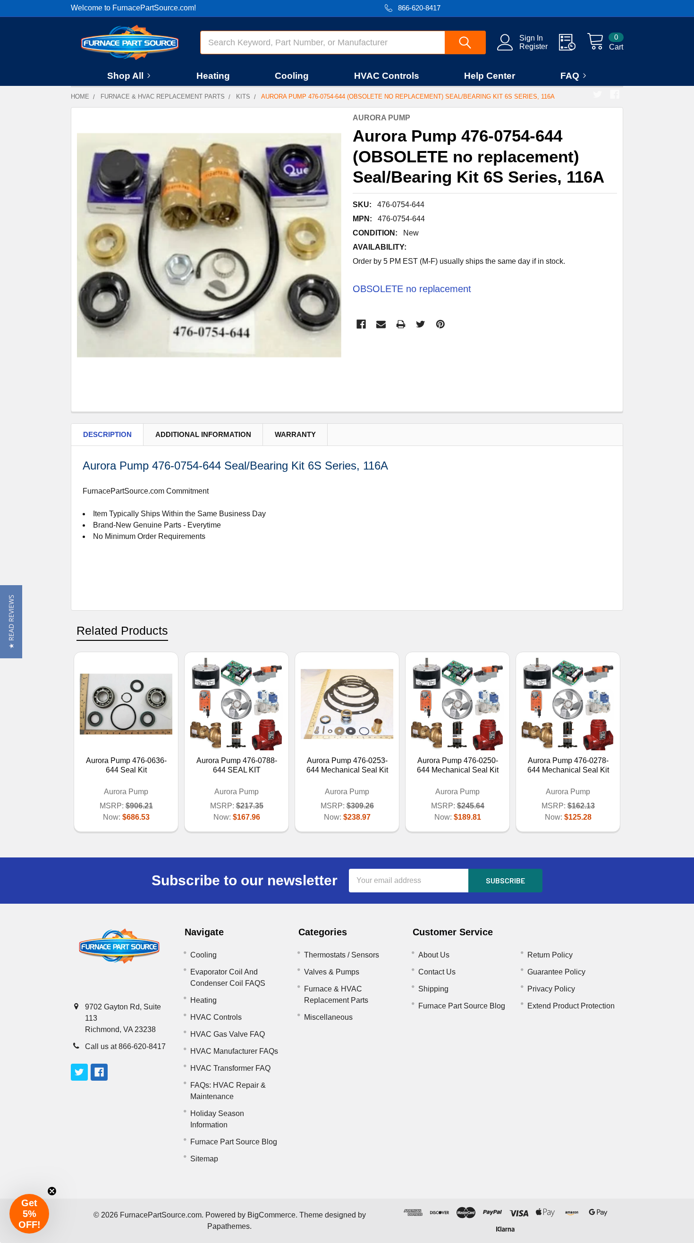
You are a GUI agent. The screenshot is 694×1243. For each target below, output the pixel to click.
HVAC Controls (386, 76)
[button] (11, 621)
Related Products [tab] (122, 630)
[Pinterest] (440, 324)
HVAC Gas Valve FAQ (227, 1034)
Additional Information (203, 434)
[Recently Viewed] (573, 42)
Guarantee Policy (556, 972)
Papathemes (228, 1226)
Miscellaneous (328, 1017)
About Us (433, 955)
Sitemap (204, 1159)
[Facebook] (614, 94)
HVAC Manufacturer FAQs (234, 1051)
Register (533, 46)
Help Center (489, 76)
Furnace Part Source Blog (233, 1142)
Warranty (295, 434)
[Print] (400, 324)
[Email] (380, 324)
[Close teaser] (52, 1191)
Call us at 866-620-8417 (125, 1046)
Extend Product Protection (571, 1006)
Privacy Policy (551, 989)
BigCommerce (271, 1215)
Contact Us (437, 972)
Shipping (433, 989)
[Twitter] (597, 94)
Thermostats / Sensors (341, 955)
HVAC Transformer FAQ (230, 1068)
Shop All (125, 76)
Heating (213, 76)
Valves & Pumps (331, 972)
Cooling (292, 76)
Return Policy (550, 955)
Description (107, 434)
